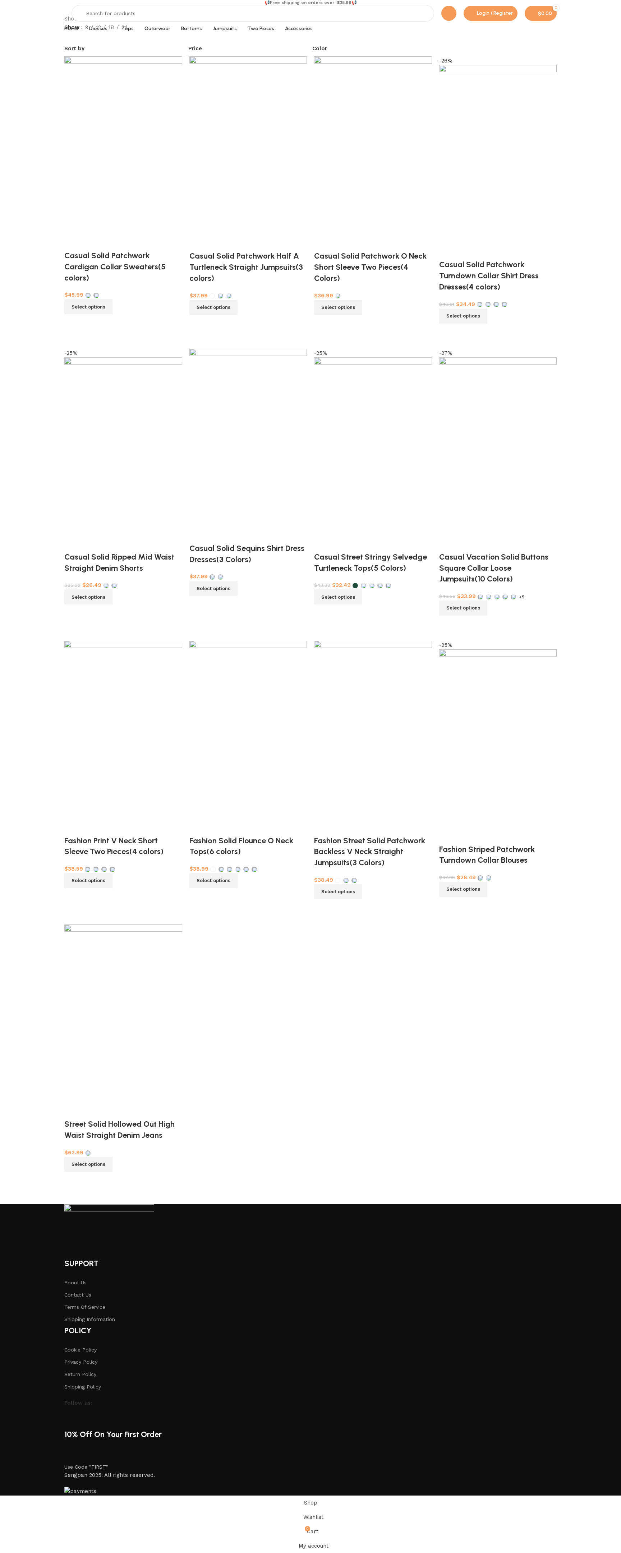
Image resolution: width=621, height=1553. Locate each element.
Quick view (93, 1181)
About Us (75, 1282)
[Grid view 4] (105, 36)
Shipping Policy (82, 1387)
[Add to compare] (73, 1181)
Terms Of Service (84, 1307)
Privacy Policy (80, 1362)
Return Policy (80, 1374)
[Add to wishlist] (73, 1110)
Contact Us (77, 1295)
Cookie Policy (80, 1350)
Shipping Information (89, 1319)
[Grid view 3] (93, 36)
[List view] (68, 36)
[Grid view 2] (80, 36)
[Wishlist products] (449, 13)
